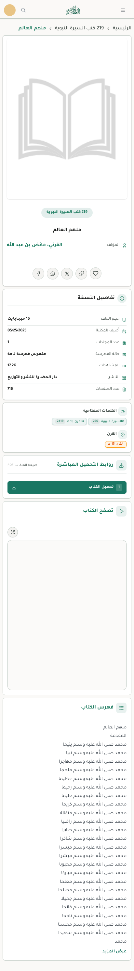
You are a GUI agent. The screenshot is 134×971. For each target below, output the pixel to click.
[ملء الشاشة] (12, 532)
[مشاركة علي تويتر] (67, 273)
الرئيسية (122, 28)
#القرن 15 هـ (70, 421)
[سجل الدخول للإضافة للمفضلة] (95, 273)
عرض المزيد (114, 951)
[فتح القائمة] (123, 10)
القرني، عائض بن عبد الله (34, 245)
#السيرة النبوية (108, 421)
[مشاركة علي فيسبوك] (38, 273)
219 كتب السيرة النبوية (79, 28)
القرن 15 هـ (116, 444)
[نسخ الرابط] (81, 273)
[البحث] (23, 10)
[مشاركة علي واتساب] (53, 273)
